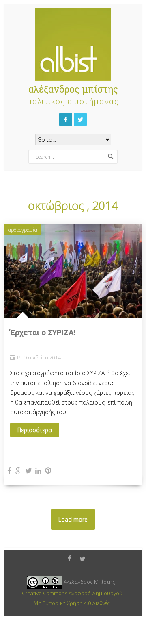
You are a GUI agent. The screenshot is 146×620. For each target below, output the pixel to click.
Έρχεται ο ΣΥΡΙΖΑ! (43, 332)
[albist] (73, 42)
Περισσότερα (34, 430)
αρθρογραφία (22, 229)
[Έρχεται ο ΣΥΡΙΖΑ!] (73, 270)
